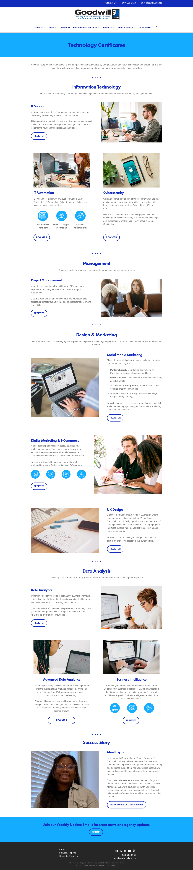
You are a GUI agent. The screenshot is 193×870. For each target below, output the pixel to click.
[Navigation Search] (157, 27)
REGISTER (39, 136)
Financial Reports (67, 853)
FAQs (62, 850)
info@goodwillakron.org (151, 3)
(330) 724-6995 (129, 855)
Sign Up (96, 832)
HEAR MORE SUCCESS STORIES (127, 805)
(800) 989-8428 (128, 3)
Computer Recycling (68, 856)
